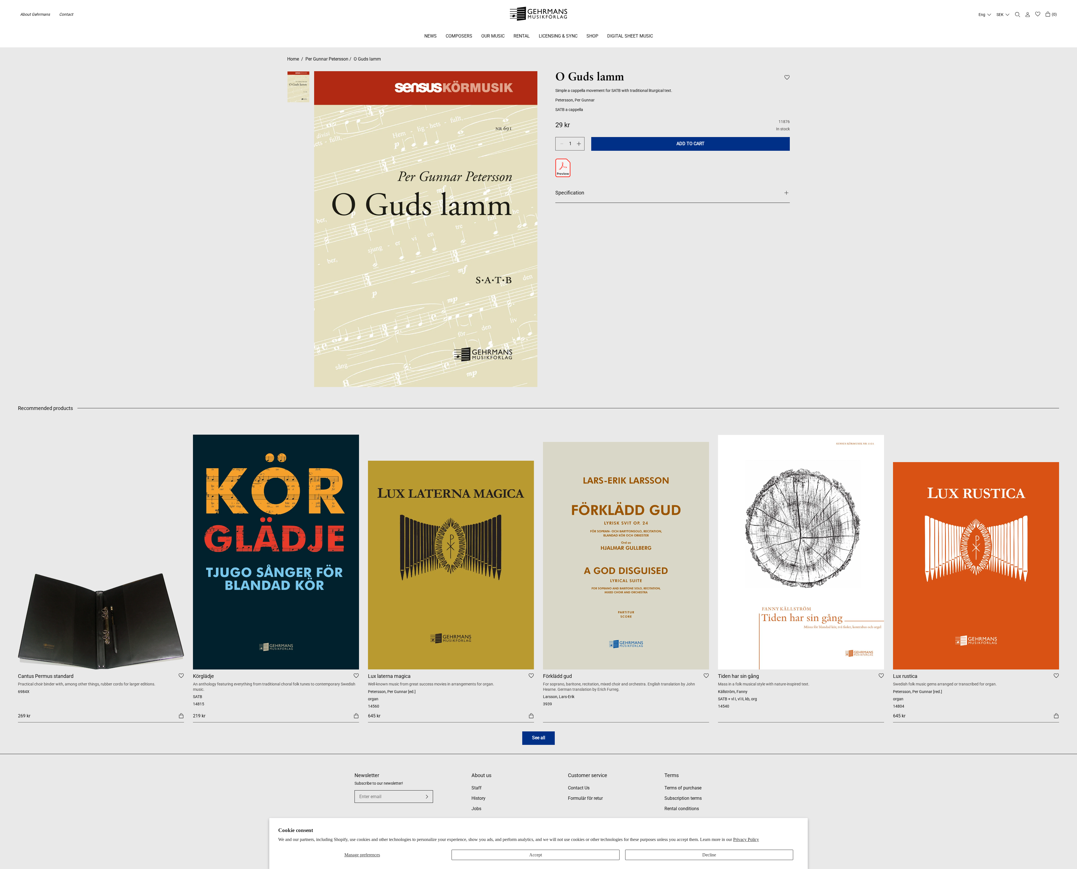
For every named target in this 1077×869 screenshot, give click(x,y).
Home (293, 59)
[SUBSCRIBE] (427, 797)
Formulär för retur (585, 798)
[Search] (1017, 14)
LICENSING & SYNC (558, 36)
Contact (66, 14)
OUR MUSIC (493, 36)
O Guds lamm (367, 59)
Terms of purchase (682, 788)
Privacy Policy (746, 839)
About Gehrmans (35, 14)
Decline (709, 854)
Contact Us (579, 788)
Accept (535, 854)
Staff (476, 788)
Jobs (476, 808)
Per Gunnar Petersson (326, 59)
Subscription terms (683, 798)
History (478, 798)
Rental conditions (681, 808)
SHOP (592, 36)
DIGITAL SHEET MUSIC (630, 36)
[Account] (1027, 14)
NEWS (430, 36)
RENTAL (522, 36)
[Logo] (538, 14)
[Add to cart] (181, 715)
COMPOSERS (459, 36)
